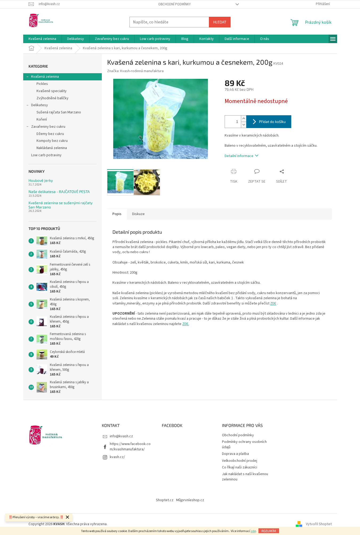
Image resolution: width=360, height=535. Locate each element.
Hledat (219, 22)
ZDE (273, 303)
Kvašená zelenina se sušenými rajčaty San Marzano (60, 205)
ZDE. (185, 324)
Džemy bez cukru (50, 134)
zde (253, 531)
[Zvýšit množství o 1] (243, 119)
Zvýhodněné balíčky (52, 98)
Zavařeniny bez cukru (48, 126)
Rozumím (268, 531)
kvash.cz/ (117, 457)
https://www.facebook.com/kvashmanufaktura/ (130, 446)
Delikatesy (39, 105)
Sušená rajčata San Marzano (59, 112)
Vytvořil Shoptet (319, 524)
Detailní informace (239, 156)
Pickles (42, 84)
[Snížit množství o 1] (243, 125)
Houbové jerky (41, 180)
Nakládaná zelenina (52, 148)
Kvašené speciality (52, 91)
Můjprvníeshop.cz (190, 500)
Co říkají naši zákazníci (239, 467)
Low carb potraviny (46, 155)
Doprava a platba (235, 453)
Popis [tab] (117, 214)
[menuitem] (42, 39)
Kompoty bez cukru (52, 140)
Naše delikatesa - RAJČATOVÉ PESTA (59, 192)
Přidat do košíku (272, 121)
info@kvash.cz (121, 436)
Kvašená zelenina (45, 76)
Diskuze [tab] (138, 214)
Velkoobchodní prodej (239, 460)
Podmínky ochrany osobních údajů (244, 444)
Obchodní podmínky (174, 4)
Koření (42, 119)
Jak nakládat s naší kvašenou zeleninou (245, 476)
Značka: (135, 71)
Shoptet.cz (164, 500)
